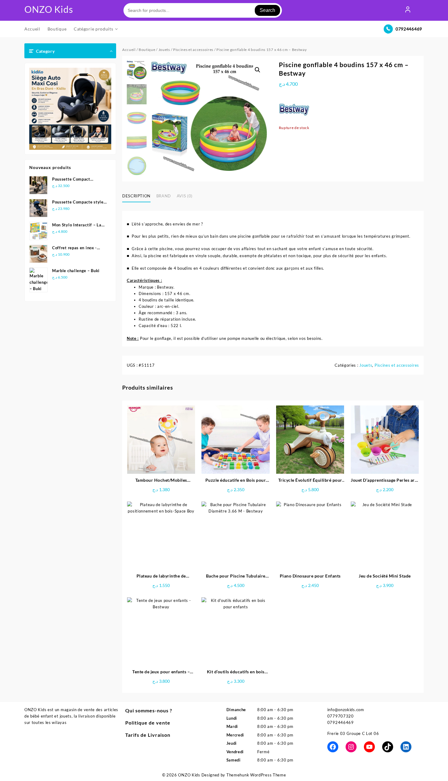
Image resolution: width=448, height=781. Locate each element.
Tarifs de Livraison (147, 735)
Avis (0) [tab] (185, 195)
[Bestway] (294, 109)
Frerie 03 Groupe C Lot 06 (353, 733)
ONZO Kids (48, 9)
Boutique (147, 49)
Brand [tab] (163, 195)
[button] (257, 69)
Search (267, 10)
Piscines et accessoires (193, 49)
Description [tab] (136, 195)
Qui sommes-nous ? (148, 710)
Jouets (164, 49)
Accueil (129, 49)
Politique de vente (147, 722)
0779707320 (340, 716)
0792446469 (409, 28)
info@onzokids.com (345, 709)
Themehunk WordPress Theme (256, 774)
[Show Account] (407, 10)
